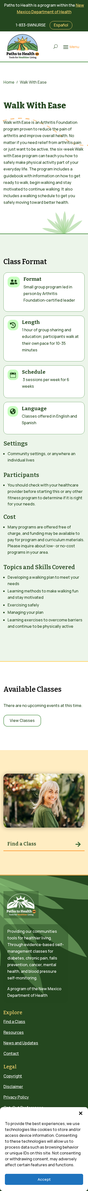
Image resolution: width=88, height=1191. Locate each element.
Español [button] (61, 25)
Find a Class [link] (21, 844)
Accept (44, 1179)
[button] (80, 1113)
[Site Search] (56, 47)
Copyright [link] (12, 1076)
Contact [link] (11, 1053)
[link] (23, 46)
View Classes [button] (22, 720)
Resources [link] (13, 1032)
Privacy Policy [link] (16, 1097)
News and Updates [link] (20, 1043)
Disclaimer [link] (13, 1086)
